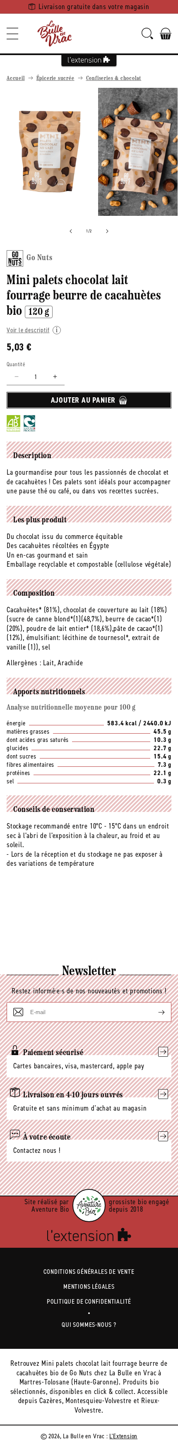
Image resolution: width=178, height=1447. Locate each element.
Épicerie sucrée (55, 78)
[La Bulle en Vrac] (54, 33)
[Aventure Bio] (89, 1205)
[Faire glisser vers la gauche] (71, 231)
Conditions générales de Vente (88, 1271)
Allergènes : (24, 663)
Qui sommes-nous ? (89, 1324)
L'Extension (123, 1436)
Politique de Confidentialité (89, 1301)
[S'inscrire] (155, 1012)
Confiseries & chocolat (114, 78)
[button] (12, 33)
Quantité (16, 364)
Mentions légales (89, 1286)
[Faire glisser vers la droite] (107, 231)
